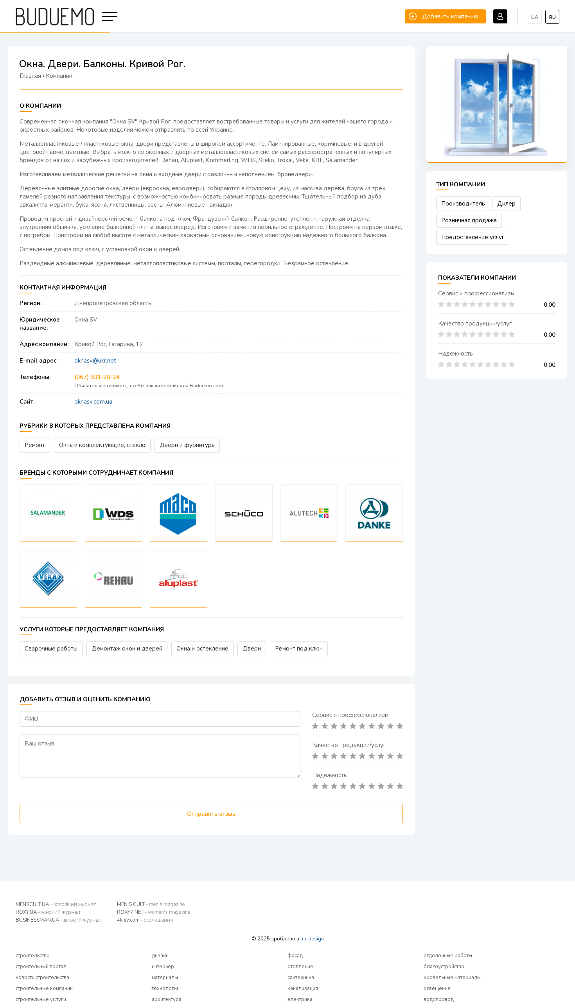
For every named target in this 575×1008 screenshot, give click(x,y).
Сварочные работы (51, 648)
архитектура (166, 999)
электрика (300, 999)
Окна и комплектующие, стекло (102, 445)
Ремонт (35, 445)
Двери (252, 648)
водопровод (439, 999)
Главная (30, 76)
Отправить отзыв (211, 814)
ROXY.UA (48, 912)
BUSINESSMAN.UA (58, 920)
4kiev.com (145, 920)
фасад (295, 955)
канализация (303, 988)
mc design (312, 938)
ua (534, 17)
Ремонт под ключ (299, 648)
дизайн (160, 955)
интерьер (163, 966)
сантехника (301, 977)
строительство (33, 955)
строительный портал (41, 966)
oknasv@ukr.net (95, 361)
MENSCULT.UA (56, 904)
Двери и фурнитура (187, 445)
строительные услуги (41, 999)
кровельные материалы (452, 977)
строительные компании (44, 988)
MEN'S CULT (151, 904)
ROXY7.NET (153, 912)
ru (552, 17)
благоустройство (444, 966)
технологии (166, 988)
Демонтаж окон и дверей (127, 648)
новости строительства (42, 977)
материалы (165, 977)
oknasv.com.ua (93, 402)
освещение (437, 988)
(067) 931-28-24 (97, 377)
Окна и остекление (202, 648)
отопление (300, 966)
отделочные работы (448, 955)
